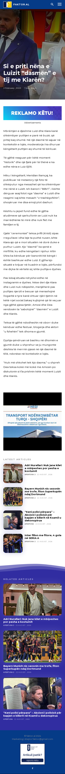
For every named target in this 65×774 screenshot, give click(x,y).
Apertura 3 (30, 474)
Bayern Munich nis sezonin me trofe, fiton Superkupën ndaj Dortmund (43, 491)
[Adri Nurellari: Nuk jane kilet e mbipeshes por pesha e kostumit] (13, 473)
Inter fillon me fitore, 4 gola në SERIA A (43, 537)
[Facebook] (32, 769)
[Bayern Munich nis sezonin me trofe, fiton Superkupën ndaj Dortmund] (13, 496)
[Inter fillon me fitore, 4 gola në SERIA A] (13, 543)
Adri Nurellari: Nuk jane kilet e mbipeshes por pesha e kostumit (43, 468)
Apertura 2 (30, 498)
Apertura (29, 524)
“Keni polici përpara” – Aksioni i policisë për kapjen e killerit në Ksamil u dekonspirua (43, 516)
